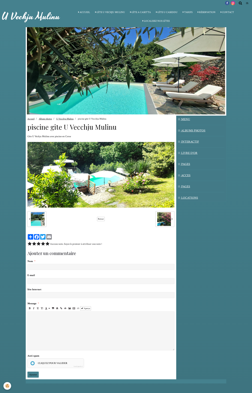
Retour (101, 219)
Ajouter (33, 374)
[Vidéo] (74, 308)
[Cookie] (7, 386)
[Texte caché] (65, 308)
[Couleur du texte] (47, 308)
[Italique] (34, 308)
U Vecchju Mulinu (65, 118)
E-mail (31, 275)
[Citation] (53, 308)
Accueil (30, 118)
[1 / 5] (30, 244)
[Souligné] (38, 308)
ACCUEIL (84, 12)
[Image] (69, 308)
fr (247, 3)
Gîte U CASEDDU (167, 12)
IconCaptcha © (78, 366)
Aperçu (86, 308)
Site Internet (34, 289)
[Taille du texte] (42, 308)
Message (32, 303)
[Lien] (61, 308)
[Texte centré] (57, 308)
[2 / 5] (34, 244)
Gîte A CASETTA (141, 12)
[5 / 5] (47, 244)
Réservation (207, 12)
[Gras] (29, 308)
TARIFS (188, 12)
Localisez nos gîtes (156, 21)
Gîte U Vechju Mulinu (110, 12)
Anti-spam (33, 355)
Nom (30, 261)
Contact (227, 12)
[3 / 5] (38, 244)
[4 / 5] (43, 244)
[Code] (78, 308)
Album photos (45, 118)
